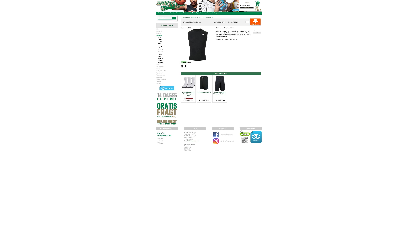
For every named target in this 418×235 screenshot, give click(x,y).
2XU (159, 37)
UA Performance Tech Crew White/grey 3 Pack (188, 94)
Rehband (160, 60)
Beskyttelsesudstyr (161, 71)
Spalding (160, 62)
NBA (157, 64)
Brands (211, 12)
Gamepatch (161, 46)
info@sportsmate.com (193, 141)
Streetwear (159, 31)
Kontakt (172, 12)
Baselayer (159, 35)
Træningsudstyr (160, 75)
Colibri (160, 39)
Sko (157, 29)
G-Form (160, 41)
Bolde (158, 69)
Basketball (187, 17)
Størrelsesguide (204, 12)
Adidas (160, 54)
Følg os (216, 12)
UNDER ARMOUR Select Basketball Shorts (220, 93)
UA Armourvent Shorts (204, 92)
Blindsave (160, 48)
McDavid (160, 58)
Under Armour (162, 50)
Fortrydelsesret (187, 12)
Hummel (160, 52)
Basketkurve (159, 66)
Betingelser (166, 12)
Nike (159, 43)
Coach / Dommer (161, 79)
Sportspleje (159, 73)
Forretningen (195, 12)
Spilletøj (158, 33)
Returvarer (179, 12)
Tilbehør (158, 81)
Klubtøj (158, 83)
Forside (160, 12)
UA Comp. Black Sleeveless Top (205, 17)
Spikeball (159, 77)
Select (159, 56)
